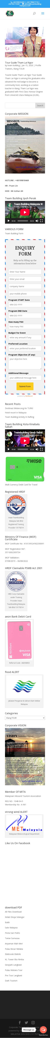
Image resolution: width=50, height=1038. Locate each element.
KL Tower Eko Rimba (14, 959)
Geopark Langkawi (13, 964)
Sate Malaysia (11, 927)
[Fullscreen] (41, 220)
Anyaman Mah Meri (14, 943)
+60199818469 (22, 180)
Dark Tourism (11, 980)
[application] (25, 212)
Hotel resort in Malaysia (15, 412)
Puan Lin (13, 185)
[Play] (8, 220)
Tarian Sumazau (12, 938)
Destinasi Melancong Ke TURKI (19, 408)
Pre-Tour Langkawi (13, 975)
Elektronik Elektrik (13, 954)
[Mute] (37, 220)
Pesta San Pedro (12, 933)
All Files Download (13, 911)
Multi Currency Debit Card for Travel (21, 484)
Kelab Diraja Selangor (14, 917)
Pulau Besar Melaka (14, 949)
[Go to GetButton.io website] (43, 1035)
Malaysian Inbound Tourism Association (23, 796)
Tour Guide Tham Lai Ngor (19, 62)
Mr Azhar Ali (17, 191)
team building (14, 65)
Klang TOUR (18, 68)
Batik (7, 922)
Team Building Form (14, 233)
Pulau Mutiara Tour (13, 970)
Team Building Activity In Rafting (19, 417)
